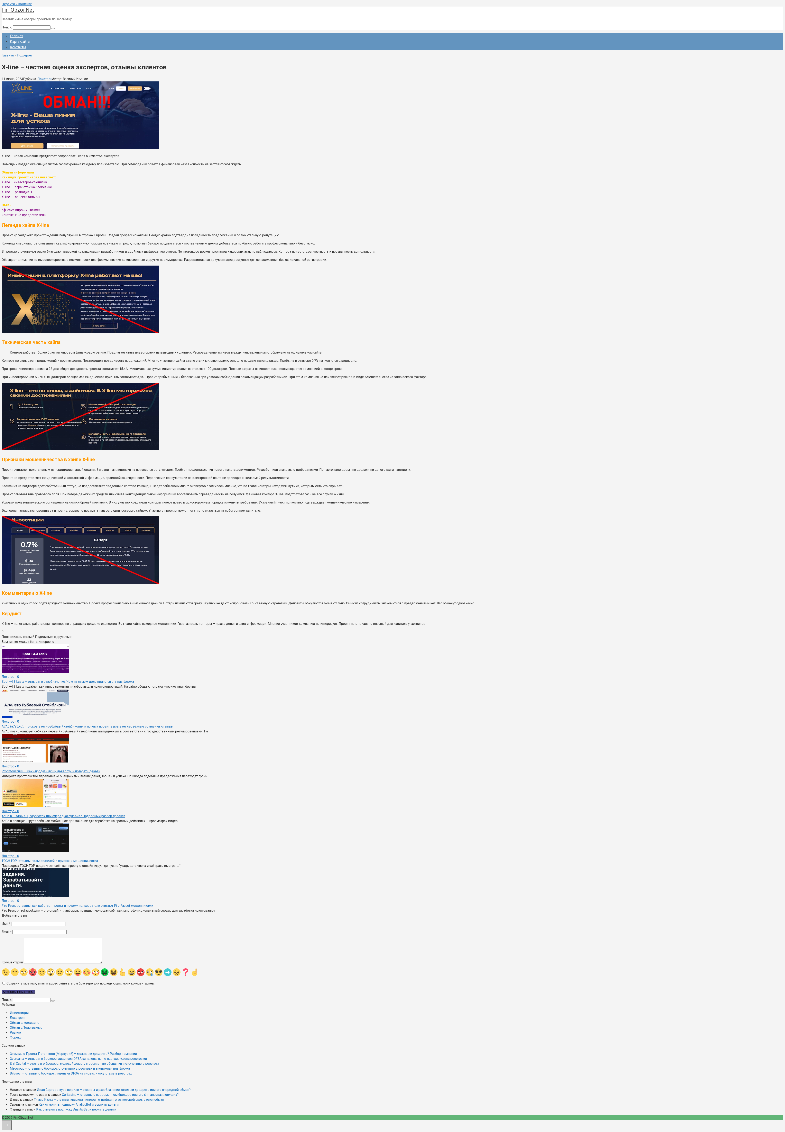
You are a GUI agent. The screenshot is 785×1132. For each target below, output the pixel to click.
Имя (6, 924)
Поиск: (7, 27)
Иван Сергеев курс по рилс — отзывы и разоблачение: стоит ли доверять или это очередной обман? (114, 1090)
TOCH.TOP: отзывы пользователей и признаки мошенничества (50, 861)
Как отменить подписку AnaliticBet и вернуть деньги (79, 1104)
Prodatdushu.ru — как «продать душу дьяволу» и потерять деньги (51, 771)
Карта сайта (20, 41)
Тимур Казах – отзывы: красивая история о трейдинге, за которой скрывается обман (99, 1100)
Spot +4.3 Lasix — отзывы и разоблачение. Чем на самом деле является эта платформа (68, 682)
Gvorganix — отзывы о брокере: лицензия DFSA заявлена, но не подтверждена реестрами (78, 1059)
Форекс (15, 1037)
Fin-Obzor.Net (18, 10)
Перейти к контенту (17, 4)
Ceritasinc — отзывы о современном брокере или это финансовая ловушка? (120, 1095)
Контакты (18, 47)
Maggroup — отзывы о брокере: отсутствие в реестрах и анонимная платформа (70, 1068)
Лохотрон (44, 79)
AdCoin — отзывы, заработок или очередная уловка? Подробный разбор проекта (63, 816)
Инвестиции (19, 1013)
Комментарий (12, 962)
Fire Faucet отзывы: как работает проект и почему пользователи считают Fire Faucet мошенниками (77, 906)
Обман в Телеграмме (26, 1028)
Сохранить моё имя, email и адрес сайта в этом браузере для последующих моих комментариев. (81, 983)
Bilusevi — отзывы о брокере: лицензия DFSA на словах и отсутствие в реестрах (71, 1073)
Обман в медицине (24, 1023)
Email (7, 932)
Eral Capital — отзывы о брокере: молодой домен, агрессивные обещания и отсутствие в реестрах (84, 1064)
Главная (16, 36)
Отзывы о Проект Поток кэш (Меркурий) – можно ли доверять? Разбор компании (73, 1054)
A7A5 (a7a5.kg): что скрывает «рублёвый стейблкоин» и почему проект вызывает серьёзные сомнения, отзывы (88, 726)
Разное (15, 1032)
